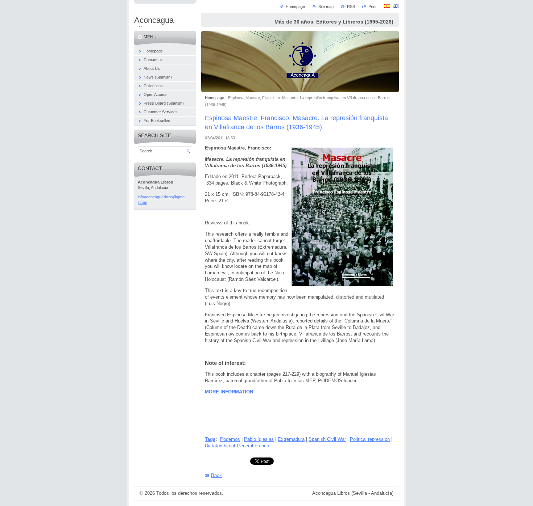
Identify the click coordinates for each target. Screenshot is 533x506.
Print (372, 6)
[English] (395, 6)
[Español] (387, 6)
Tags (210, 439)
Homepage (214, 98)
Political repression (370, 439)
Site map (326, 6)
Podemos (230, 439)
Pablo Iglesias (259, 439)
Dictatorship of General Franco (237, 445)
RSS (351, 6)
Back (216, 475)
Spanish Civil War (327, 439)
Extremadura (291, 439)
